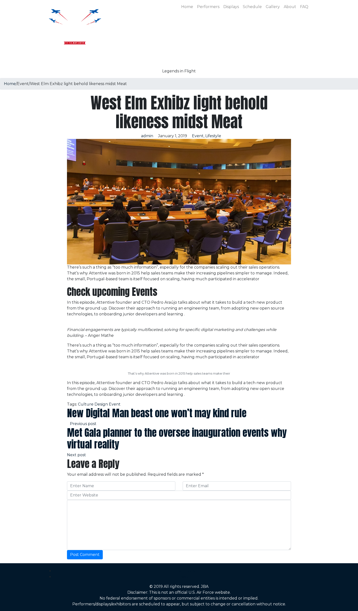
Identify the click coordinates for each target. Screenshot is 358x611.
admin (147, 136)
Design (101, 404)
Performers (208, 6)
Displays (231, 6)
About (290, 6)
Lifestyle (213, 136)
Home (187, 6)
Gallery (273, 6)
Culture (86, 404)
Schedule (252, 6)
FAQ (304, 6)
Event (198, 136)
